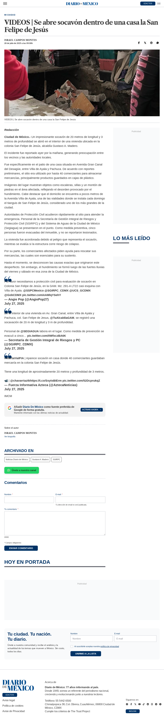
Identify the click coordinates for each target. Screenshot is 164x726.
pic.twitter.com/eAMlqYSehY (41, 295)
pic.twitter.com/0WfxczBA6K (46, 335)
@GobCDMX (12, 295)
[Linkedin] (151, 42)
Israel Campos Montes (20, 40)
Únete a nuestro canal (24, 470)
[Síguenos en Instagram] (127, 704)
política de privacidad (109, 646)
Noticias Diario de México (17, 459)
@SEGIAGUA (29, 331)
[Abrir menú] (5, 3)
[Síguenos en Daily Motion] (160, 704)
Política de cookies (12, 705)
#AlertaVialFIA (14, 358)
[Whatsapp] (157, 42)
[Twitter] (145, 42)
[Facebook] (138, 42)
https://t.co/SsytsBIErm (46, 380)
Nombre (8, 494)
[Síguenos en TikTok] (143, 704)
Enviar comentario (21, 548)
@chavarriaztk (20, 380)
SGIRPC (56, 459)
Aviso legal (8, 700)
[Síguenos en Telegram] (156, 704)
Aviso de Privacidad (13, 711)
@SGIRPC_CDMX (57, 290)
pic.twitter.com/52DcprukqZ (81, 380)
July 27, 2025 (14, 303)
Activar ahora (90, 410)
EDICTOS (148, 3)
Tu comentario (11, 509)
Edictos (10, 695)
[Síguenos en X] (135, 704)
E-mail (59, 494)
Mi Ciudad (9, 15)
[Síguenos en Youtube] (139, 704)
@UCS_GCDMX (80, 290)
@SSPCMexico (33, 290)
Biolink (132, 711)
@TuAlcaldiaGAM (62, 317)
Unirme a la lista (85, 653)
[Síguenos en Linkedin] (148, 704)
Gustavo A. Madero (40, 459)
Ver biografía (9, 436)
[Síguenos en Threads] (152, 704)
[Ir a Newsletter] (159, 3)
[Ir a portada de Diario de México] (18, 685)
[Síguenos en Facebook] (131, 704)
